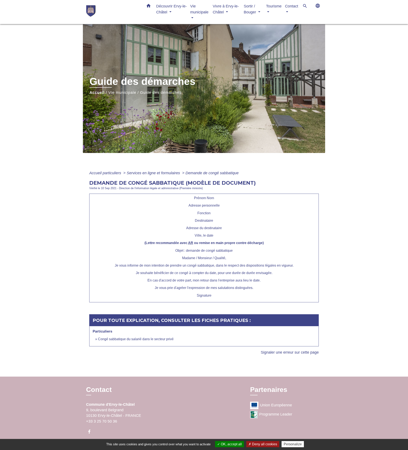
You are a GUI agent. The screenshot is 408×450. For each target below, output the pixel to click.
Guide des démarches (160, 92)
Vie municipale (122, 92)
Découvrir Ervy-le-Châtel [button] (171, 9)
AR (190, 243)
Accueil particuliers (105, 173)
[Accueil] (112, 12)
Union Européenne (276, 405)
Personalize (293, 444)
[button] (148, 6)
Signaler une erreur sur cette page (290, 352)
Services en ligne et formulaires (154, 173)
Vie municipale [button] (199, 9)
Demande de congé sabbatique (212, 173)
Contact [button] (291, 6)
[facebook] (91, 431)
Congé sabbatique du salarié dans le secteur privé (136, 339)
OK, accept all (231, 444)
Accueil (97, 92)
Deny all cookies (264, 444)
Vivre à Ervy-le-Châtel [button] (226, 9)
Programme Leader (275, 414)
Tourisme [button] (274, 6)
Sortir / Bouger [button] (250, 9)
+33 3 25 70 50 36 (101, 421)
